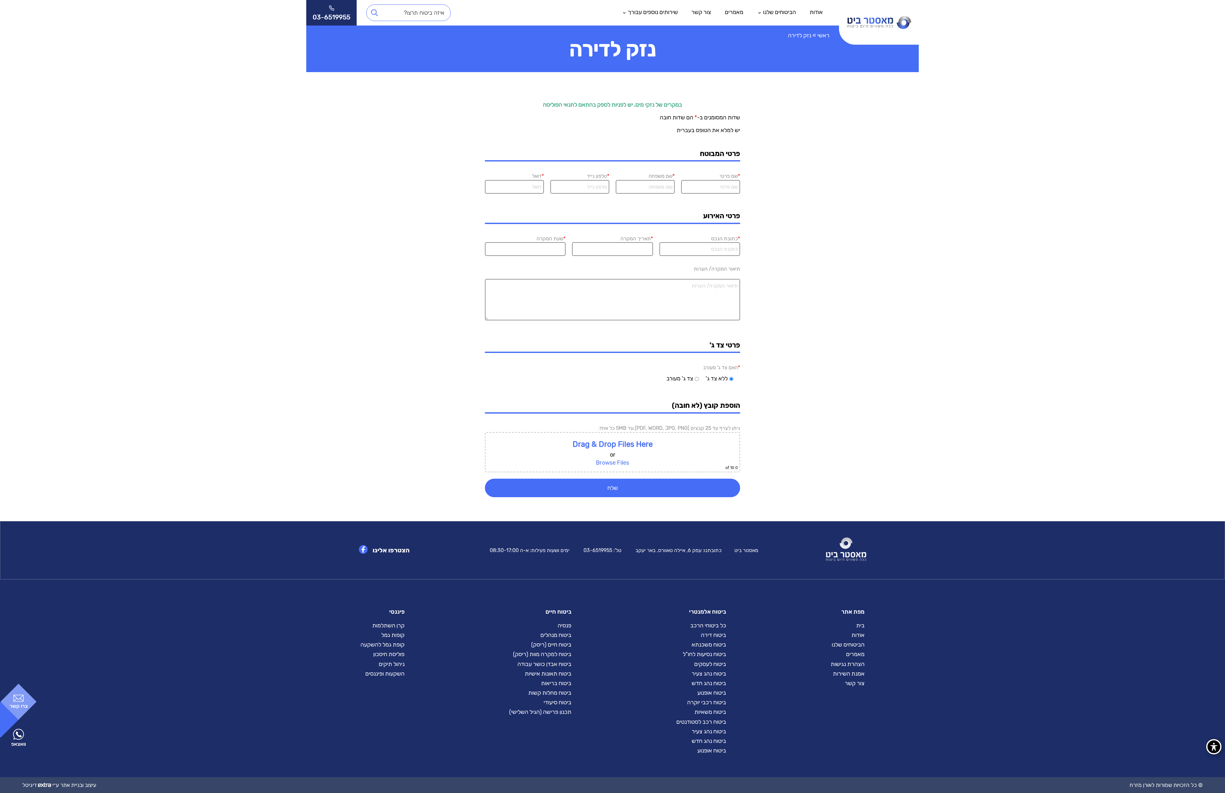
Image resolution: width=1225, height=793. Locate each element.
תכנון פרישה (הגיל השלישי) (540, 711)
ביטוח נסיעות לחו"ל (704, 654)
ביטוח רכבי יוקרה (706, 702)
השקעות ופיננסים (385, 673)
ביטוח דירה (713, 635)
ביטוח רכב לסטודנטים (701, 721)
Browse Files (612, 462)
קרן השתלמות (388, 625)
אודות (816, 12)
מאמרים (734, 12)
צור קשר (701, 12)
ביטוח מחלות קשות (549, 692)
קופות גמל (393, 635)
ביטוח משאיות (710, 711)
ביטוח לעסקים (710, 664)
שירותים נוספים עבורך (653, 12)
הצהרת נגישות (848, 664)
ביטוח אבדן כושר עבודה (544, 664)
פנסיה (564, 625)
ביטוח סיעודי (557, 702)
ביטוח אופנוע (711, 692)
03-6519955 (597, 550)
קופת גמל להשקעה (382, 644)
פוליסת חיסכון (389, 654)
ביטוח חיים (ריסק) (551, 644)
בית (860, 625)
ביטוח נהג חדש (709, 683)
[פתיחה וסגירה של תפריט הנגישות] (1213, 746)
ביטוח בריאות (556, 683)
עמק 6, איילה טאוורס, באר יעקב (668, 550)
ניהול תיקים (392, 664)
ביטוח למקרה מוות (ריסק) (542, 654)
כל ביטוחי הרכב (708, 625)
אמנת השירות (849, 673)
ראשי (823, 35)
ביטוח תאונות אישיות (548, 673)
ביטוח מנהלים (555, 635)
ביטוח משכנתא (709, 644)
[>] (879, 13)
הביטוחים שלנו (779, 12)
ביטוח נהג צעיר (709, 673)
